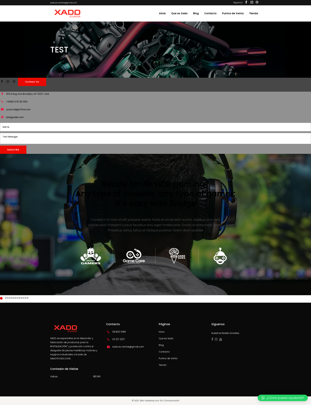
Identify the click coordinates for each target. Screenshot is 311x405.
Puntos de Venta (168, 358)
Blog (161, 345)
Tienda (162, 365)
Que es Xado (166, 338)
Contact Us (32, 81)
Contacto (164, 351)
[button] (283, 398)
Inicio (162, 331)
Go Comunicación (169, 400)
